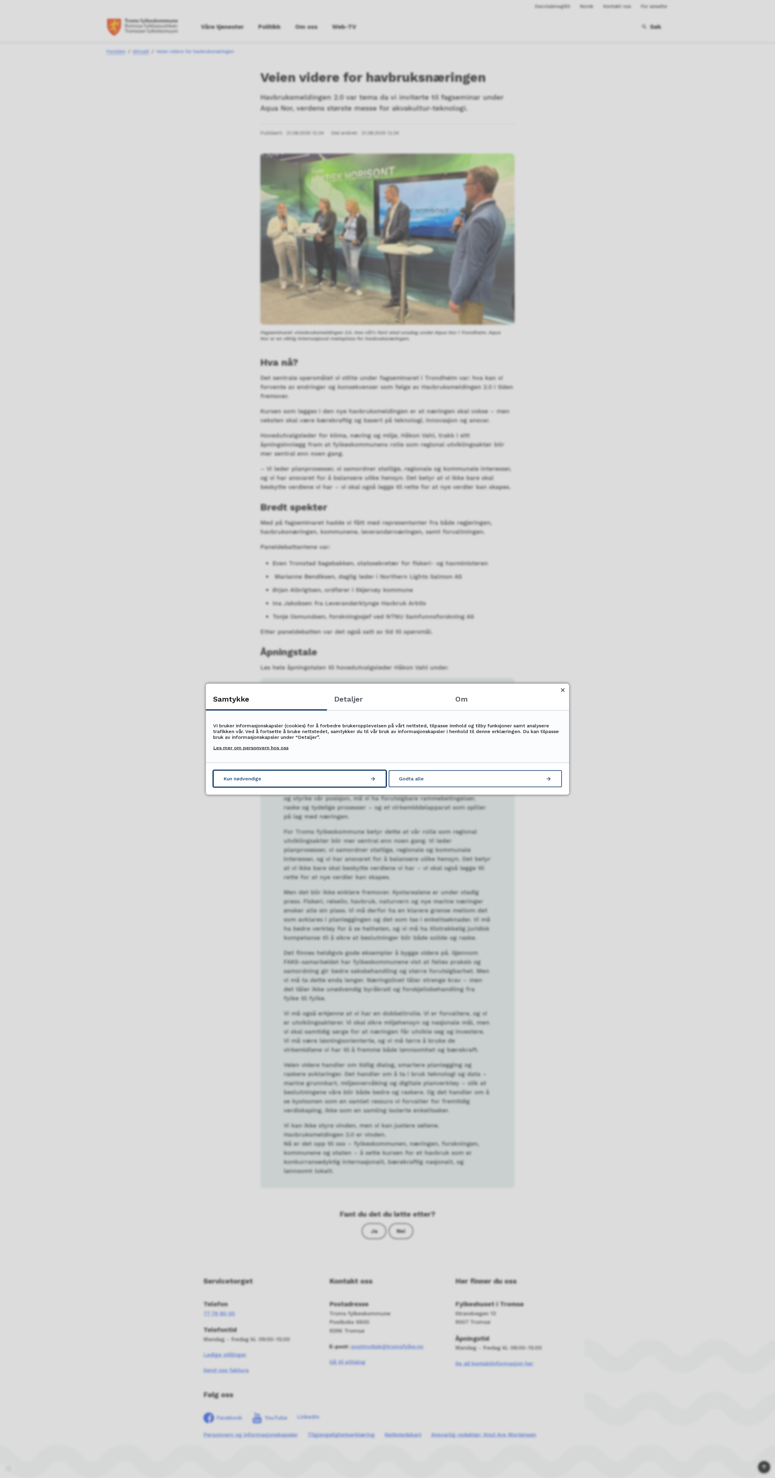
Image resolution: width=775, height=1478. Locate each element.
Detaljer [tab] (348, 699)
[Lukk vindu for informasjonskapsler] (563, 690)
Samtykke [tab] (231, 699)
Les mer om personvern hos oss (251, 747)
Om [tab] (461, 699)
